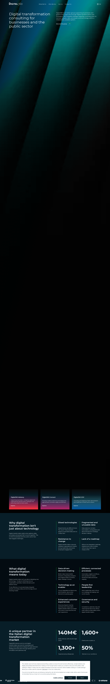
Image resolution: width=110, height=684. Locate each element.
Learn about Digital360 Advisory (20, 505)
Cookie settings (58, 677)
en (100, 4)
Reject (82, 677)
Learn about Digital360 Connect (52, 505)
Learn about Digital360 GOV (82, 505)
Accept (70, 677)
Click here (44, 669)
